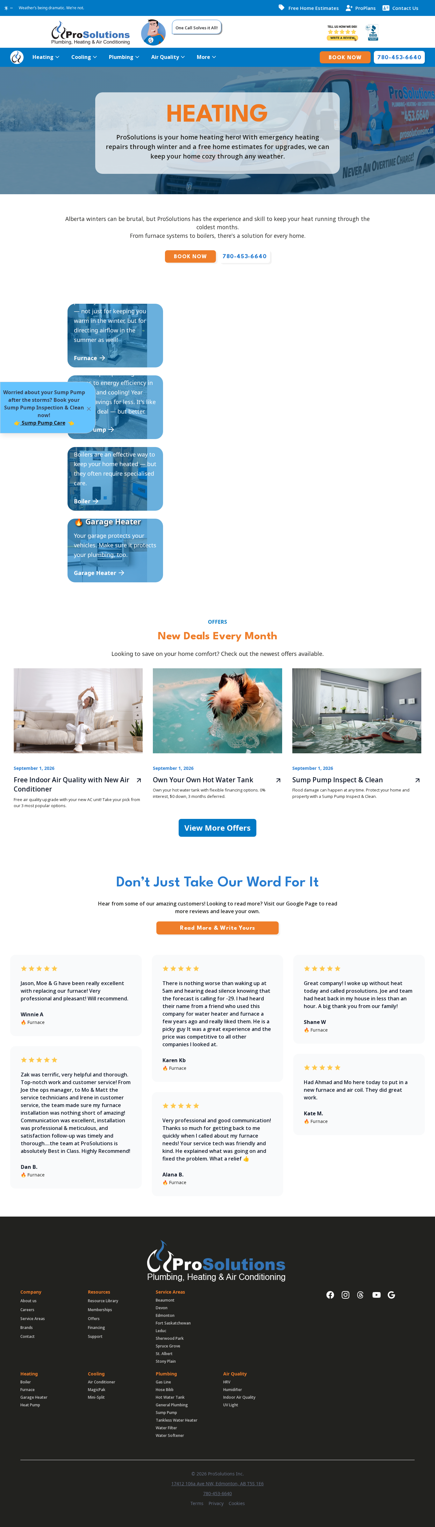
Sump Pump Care (42, 422)
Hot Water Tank (170, 1397)
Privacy (216, 1503)
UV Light (230, 1405)
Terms (196, 1503)
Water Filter (166, 1428)
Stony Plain (166, 1361)
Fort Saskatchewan (173, 1323)
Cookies (237, 1503)
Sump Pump (166, 1412)
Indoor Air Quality (239, 1397)
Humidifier (232, 1389)
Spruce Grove (168, 1346)
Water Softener (170, 1435)
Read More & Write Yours (217, 928)
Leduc (161, 1330)
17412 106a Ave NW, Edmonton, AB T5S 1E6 (217, 1484)
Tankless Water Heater (176, 1420)
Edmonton (165, 1315)
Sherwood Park (170, 1338)
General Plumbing (172, 1405)
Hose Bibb (165, 1389)
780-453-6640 (217, 1493)
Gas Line (163, 1382)
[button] (45, 57)
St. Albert (164, 1353)
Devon (162, 1307)
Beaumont (165, 1300)
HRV (226, 1382)
